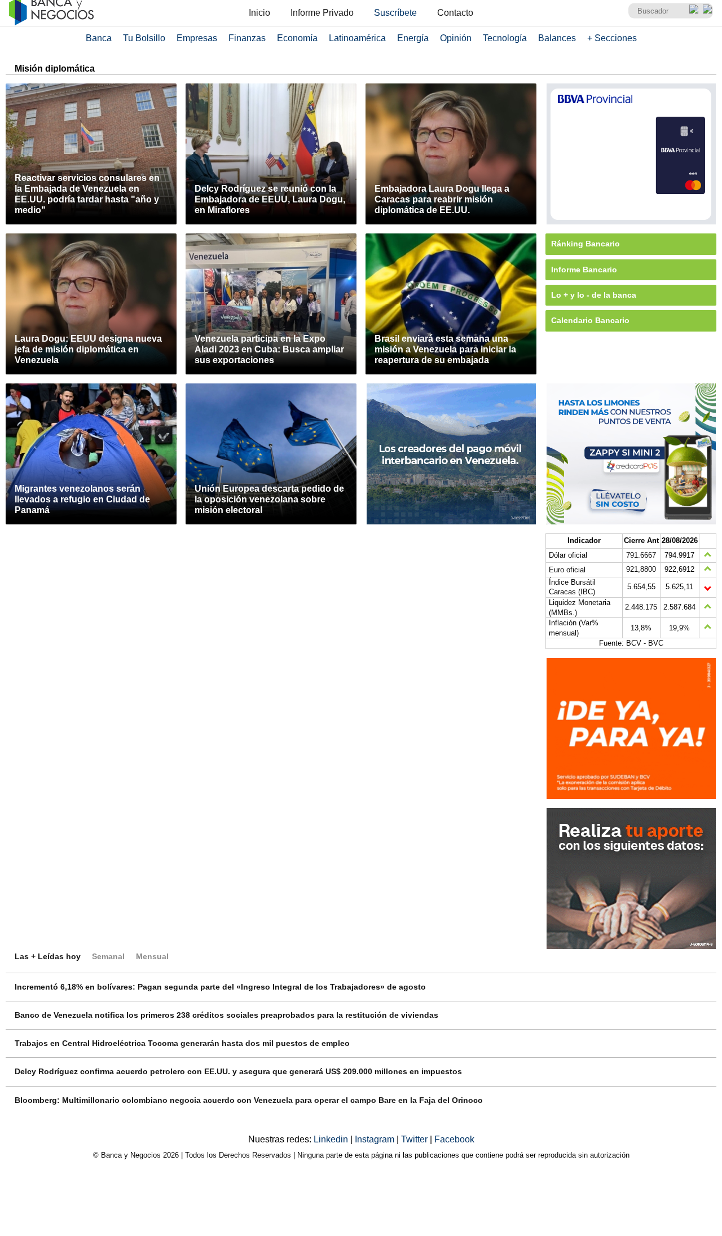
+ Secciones (612, 38)
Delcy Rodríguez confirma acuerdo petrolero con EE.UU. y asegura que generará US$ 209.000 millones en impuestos (238, 1071)
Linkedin (332, 1139)
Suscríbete (395, 12)
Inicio (259, 12)
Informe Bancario (584, 269)
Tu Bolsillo (144, 38)
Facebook (454, 1139)
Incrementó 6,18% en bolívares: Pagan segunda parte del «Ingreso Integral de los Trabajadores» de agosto (220, 986)
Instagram (376, 1139)
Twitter (415, 1139)
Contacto (455, 12)
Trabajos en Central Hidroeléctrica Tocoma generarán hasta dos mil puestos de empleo (182, 1043)
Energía (413, 38)
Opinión (456, 38)
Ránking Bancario (585, 243)
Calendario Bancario (590, 320)
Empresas (197, 38)
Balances (557, 38)
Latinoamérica (357, 38)
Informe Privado (322, 12)
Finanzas (247, 38)
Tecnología (505, 38)
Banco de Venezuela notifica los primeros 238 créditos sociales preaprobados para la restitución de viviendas (226, 1014)
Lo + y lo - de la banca (593, 294)
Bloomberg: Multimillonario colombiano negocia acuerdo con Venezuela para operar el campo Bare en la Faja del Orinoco (249, 1100)
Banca (99, 38)
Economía (297, 38)
